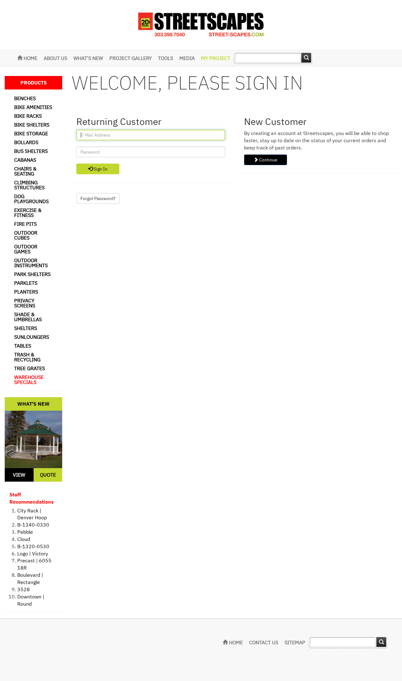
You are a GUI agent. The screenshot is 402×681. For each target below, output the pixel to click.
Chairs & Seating (25, 171)
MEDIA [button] (187, 58)
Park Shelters (32, 274)
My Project (215, 58)
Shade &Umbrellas (28, 316)
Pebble (25, 532)
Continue (267, 160)
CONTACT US (263, 642)
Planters (26, 292)
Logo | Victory (32, 553)
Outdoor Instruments (31, 262)
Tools (165, 58)
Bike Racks (28, 116)
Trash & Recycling (27, 357)
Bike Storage (31, 133)
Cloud (23, 539)
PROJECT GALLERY (130, 58)
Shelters (25, 328)
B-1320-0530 (33, 546)
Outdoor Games (25, 249)
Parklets (25, 283)
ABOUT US (55, 58)
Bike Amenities (33, 107)
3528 (23, 589)
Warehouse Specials (29, 379)
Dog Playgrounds (31, 198)
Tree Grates (29, 368)
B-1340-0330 (33, 525)
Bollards (26, 142)
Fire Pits (25, 224)
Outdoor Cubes (25, 235)
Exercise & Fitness (27, 212)
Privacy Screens (24, 303)
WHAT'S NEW (88, 58)
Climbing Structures (29, 185)
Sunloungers (31, 337)
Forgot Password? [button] (98, 198)
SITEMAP (295, 642)
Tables (22, 346)
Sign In (100, 169)
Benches (25, 98)
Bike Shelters (31, 125)
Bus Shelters (31, 151)
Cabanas (25, 160)
